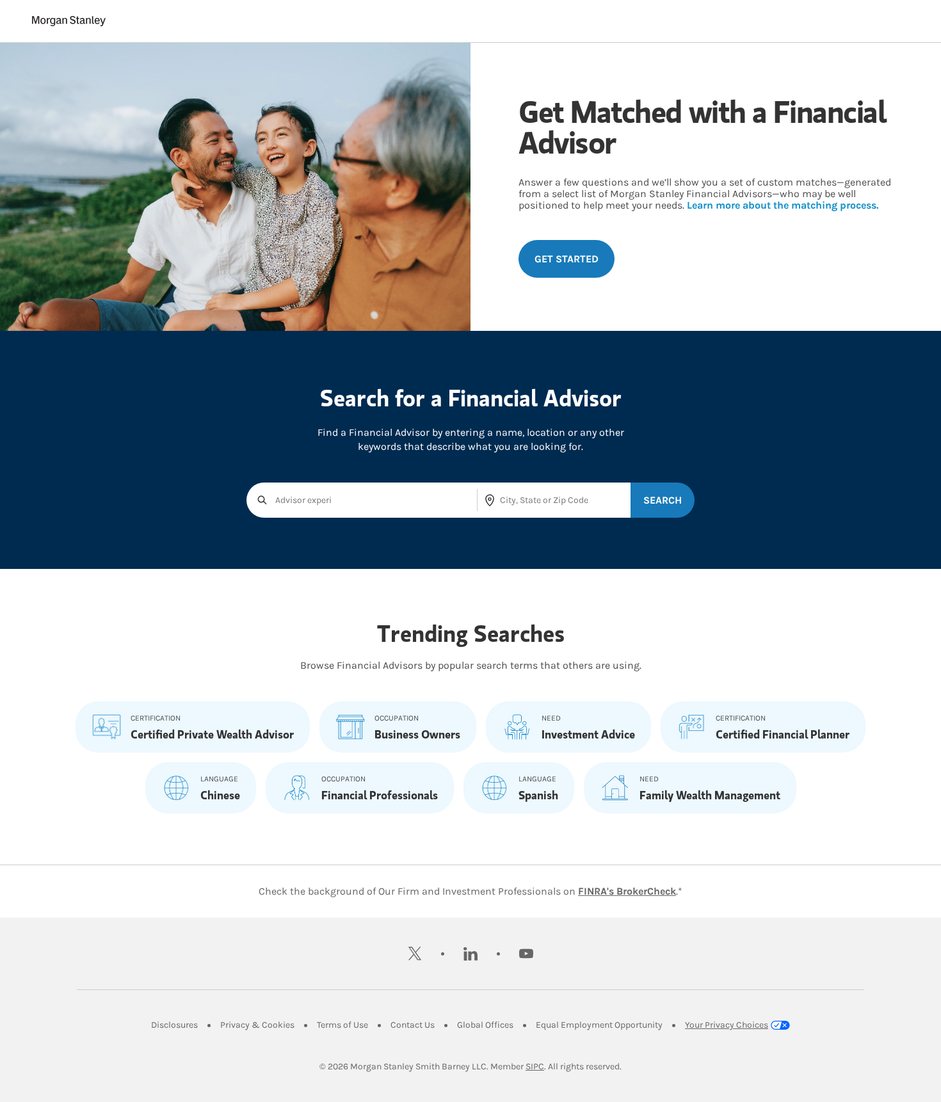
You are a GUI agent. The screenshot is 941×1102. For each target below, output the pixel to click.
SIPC (535, 1066)
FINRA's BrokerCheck (627, 891)
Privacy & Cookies (257, 1024)
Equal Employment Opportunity (599, 1024)
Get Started (567, 259)
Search (662, 500)
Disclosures (174, 1024)
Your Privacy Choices (726, 1024)
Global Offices (485, 1024)
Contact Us (412, 1024)
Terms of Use (342, 1024)
